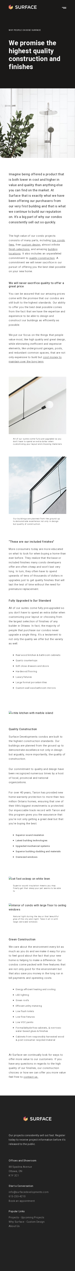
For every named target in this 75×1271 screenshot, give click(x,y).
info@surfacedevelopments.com (29, 1192)
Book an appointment (22, 1201)
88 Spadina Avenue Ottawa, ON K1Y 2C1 (20, 1171)
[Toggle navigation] (64, 7)
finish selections (19, 249)
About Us (14, 1226)
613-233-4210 (17, 1196)
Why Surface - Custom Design (27, 1222)
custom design (31, 245)
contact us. (31, 1077)
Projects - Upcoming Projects (26, 1217)
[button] (13, 713)
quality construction (42, 258)
